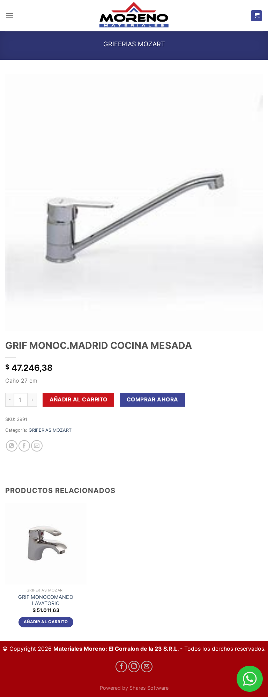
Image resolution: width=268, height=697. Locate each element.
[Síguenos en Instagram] (134, 666)
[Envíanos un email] (146, 666)
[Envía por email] (37, 446)
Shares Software (149, 688)
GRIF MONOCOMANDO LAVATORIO (45, 600)
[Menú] (9, 15)
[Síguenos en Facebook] (121, 666)
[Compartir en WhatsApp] (11, 446)
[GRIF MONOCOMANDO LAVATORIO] (46, 544)
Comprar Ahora (152, 399)
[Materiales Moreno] (134, 16)
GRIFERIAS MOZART (134, 44)
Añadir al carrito (78, 399)
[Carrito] (256, 16)
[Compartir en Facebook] (24, 446)
